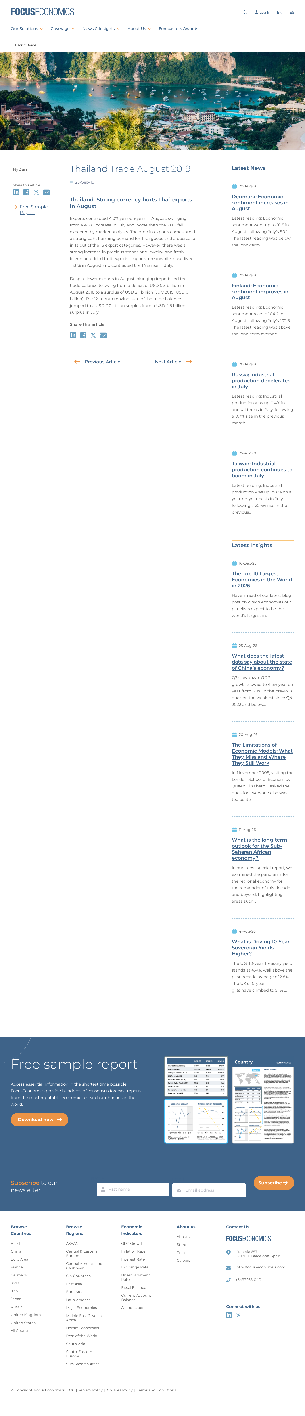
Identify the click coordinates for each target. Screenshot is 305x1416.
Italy (14, 1291)
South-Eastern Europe (79, 1354)
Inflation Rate (133, 1251)
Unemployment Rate (135, 1277)
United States (23, 1323)
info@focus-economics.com (260, 1267)
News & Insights (98, 28)
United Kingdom (26, 1315)
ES (292, 12)
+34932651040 (248, 1280)
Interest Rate (133, 1259)
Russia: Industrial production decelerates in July (261, 381)
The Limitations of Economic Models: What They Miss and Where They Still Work (262, 754)
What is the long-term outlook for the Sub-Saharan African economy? (259, 849)
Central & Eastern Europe (81, 1253)
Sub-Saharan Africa (83, 1364)
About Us (136, 28)
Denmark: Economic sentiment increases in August (260, 203)
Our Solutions (24, 28)
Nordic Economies (82, 1328)
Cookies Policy (120, 1390)
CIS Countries (78, 1276)
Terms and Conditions (156, 1390)
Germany (19, 1275)
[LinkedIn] (229, 1315)
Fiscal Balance (133, 1287)
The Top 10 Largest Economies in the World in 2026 (262, 580)
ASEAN (72, 1243)
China (16, 1251)
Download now (36, 1119)
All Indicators (132, 1308)
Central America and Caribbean (84, 1265)
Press (181, 1253)
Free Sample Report (34, 209)
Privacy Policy (91, 1390)
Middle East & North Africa (84, 1318)
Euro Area (19, 1259)
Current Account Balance (136, 1297)
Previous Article (102, 361)
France (17, 1267)
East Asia (74, 1284)
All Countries (22, 1331)
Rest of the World (81, 1336)
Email (178, 1179)
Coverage (60, 28)
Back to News (25, 45)
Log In (265, 12)
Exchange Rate (135, 1267)
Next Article (168, 361)
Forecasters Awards (178, 28)
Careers (183, 1260)
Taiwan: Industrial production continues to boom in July (262, 470)
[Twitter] (238, 1315)
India (15, 1283)
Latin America (78, 1300)
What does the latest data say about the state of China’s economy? (262, 662)
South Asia (75, 1344)
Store (181, 1244)
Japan (16, 1299)
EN (279, 12)
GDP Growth (132, 1243)
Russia (16, 1307)
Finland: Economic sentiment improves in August (260, 292)
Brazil (15, 1243)
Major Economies (81, 1308)
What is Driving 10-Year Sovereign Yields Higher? (261, 948)
